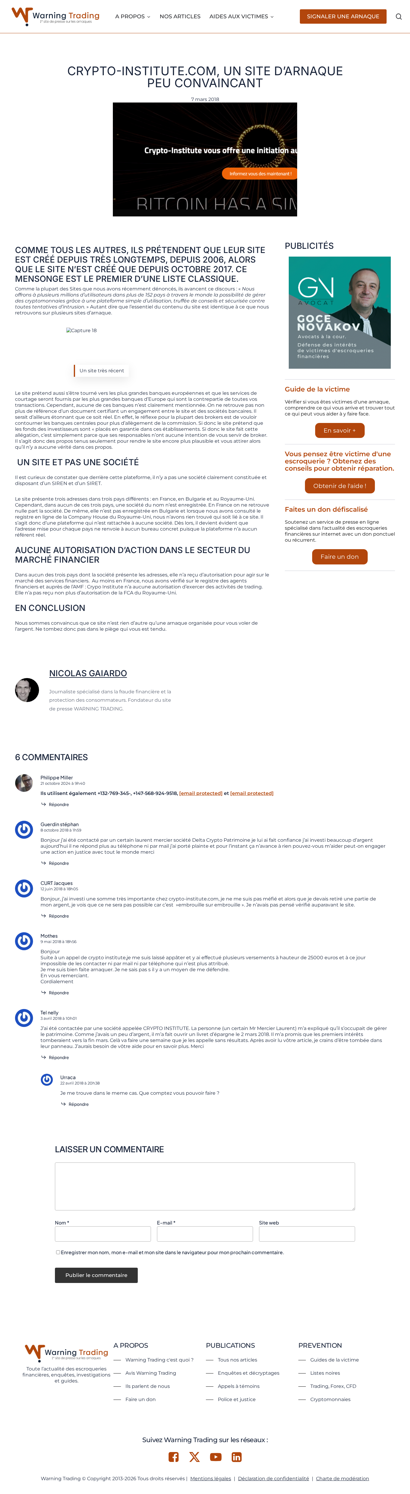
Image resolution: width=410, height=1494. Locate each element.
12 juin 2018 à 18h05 (59, 888)
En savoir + (340, 430)
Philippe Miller (57, 777)
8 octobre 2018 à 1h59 (61, 830)
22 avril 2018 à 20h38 (80, 1083)
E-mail (166, 1222)
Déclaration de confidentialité (273, 1478)
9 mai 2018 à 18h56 (59, 941)
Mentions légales (210, 1478)
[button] (153, 1360)
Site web (269, 1222)
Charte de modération (342, 1478)
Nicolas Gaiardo (88, 673)
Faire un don (340, 556)
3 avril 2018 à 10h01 (59, 1018)
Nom (62, 1222)
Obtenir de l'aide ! (339, 486)
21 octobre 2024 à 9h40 (63, 783)
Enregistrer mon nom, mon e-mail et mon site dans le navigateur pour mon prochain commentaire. (172, 1252)
